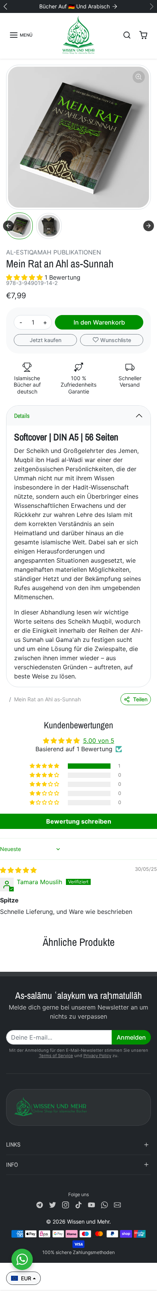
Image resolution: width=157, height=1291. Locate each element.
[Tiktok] (78, 1204)
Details (22, 415)
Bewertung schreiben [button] (78, 821)
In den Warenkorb (99, 322)
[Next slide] (148, 226)
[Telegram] (39, 1204)
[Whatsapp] (104, 1204)
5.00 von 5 (98, 740)
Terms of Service (56, 1055)
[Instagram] (65, 1204)
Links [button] (13, 1144)
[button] (21, 35)
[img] (18, 870)
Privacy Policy (97, 1055)
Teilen (140, 699)
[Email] (117, 1204)
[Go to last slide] (8, 226)
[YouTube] (91, 1204)
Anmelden (131, 1037)
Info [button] (12, 1164)
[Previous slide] (9, 959)
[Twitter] (52, 1204)
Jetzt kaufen (45, 340)
